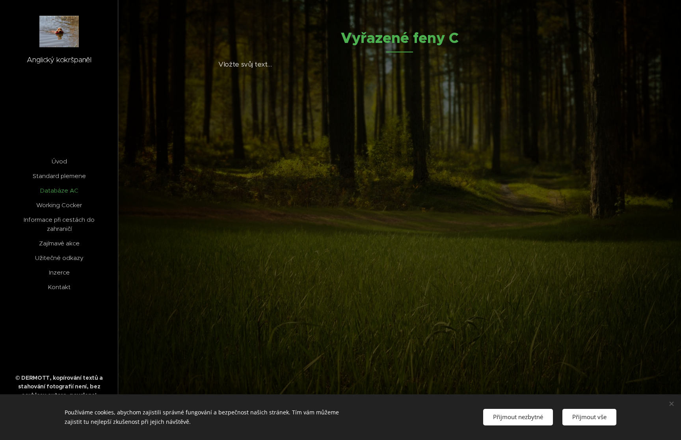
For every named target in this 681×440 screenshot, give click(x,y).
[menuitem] (59, 161)
